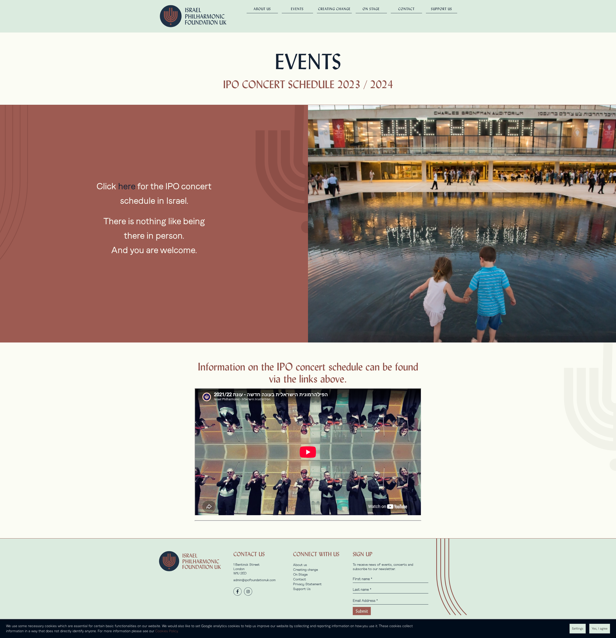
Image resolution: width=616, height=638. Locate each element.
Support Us (441, 9)
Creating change (334, 9)
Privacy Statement (307, 584)
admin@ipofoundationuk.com (254, 580)
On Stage (371, 9)
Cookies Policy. (167, 631)
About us (262, 9)
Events (297, 9)
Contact (406, 9)
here (126, 186)
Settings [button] (577, 628)
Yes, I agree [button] (600, 628)
